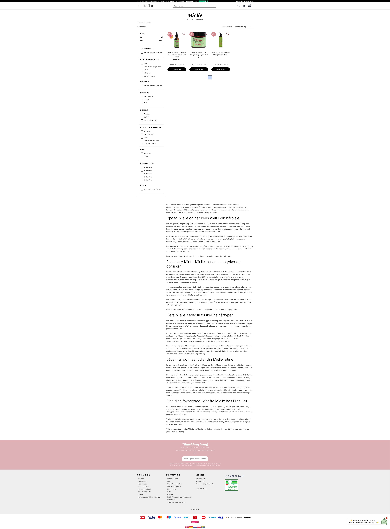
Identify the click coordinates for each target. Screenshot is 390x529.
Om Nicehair (142, 481)
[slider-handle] (141, 37)
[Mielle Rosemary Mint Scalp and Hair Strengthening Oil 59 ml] (177, 40)
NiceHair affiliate (144, 492)
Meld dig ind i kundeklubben (195, 459)
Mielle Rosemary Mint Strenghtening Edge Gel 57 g (199, 55)
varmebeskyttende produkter (204, 309)
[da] (187, 527)
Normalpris (171, 489)
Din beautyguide (248, 1)
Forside (141, 479)
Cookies (170, 494)
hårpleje (187, 256)
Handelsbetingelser (174, 484)
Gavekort (141, 494)
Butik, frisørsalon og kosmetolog (179, 497)
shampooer (185, 309)
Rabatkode (171, 500)
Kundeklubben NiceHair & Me (149, 497)
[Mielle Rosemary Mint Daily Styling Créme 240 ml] (220, 40)
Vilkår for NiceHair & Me (176, 502)
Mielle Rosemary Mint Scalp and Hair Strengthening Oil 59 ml (177, 55)
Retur (169, 492)
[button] (243, 26)
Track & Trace (143, 486)
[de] (191, 527)
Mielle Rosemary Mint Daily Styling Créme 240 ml (221, 54)
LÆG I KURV (177, 69)
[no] (199, 527)
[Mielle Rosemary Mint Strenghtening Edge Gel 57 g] (199, 40)
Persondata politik (174, 486)
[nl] (195, 527)
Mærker (140, 22)
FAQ (168, 481)
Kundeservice (239, 1)
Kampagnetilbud (144, 489)
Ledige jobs (142, 484)
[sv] (203, 527)
